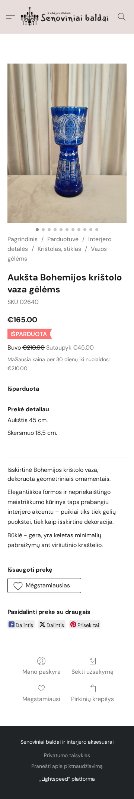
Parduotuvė (63, 239)
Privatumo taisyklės (67, 755)
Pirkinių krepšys (92, 699)
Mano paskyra (41, 672)
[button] (67, 17)
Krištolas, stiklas (59, 249)
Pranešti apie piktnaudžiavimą (67, 766)
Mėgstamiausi (41, 699)
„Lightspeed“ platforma (67, 778)
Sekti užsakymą (92, 672)
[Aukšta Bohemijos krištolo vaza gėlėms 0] (67, 143)
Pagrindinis (22, 239)
